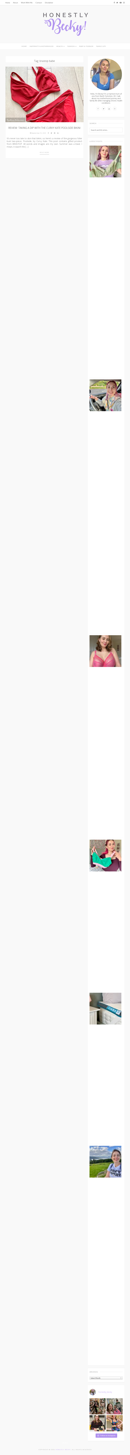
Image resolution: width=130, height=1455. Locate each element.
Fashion (71, 46)
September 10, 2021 (38, 133)
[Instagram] (124, 3)
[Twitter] (117, 3)
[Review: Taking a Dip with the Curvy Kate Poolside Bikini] (44, 94)
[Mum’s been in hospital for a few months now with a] (114, 1406)
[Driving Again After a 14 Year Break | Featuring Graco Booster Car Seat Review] (105, 395)
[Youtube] (109, 109)
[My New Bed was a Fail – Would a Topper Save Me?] (105, 1008)
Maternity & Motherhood (41, 46)
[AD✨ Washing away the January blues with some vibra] (114, 1423)
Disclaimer (49, 3)
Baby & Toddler (86, 46)
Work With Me (26, 3)
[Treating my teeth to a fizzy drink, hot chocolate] (98, 1423)
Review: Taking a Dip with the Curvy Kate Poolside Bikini (44, 128)
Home (7, 3)
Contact (38, 3)
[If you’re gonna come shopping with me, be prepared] (98, 1406)
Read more (44, 152)
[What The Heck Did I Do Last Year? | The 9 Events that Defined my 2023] (105, 1161)
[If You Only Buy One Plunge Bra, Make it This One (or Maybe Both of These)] (105, 161)
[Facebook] (114, 3)
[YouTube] (120, 3)
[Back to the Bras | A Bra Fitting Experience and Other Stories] (105, 651)
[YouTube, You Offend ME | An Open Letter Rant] (105, 855)
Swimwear (19, 120)
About (15, 3)
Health (59, 46)
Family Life (101, 46)
